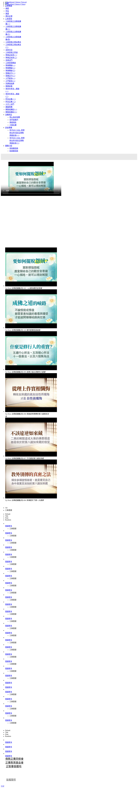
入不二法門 (9, 104)
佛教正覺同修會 (14, 758)
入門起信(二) (10, 81)
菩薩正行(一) (10, 73)
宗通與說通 (9, 83)
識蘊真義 (8, 107)
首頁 (7, 3)
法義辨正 (8, 115)
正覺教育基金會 (14, 762)
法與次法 (8, 50)
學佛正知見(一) (11, 55)
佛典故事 (8, 86)
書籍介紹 (8, 146)
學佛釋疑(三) (10, 70)
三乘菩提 (8, 19)
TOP (2, 786)
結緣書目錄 (13, 151)
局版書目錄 (13, 148)
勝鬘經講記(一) (11, 109)
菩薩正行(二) (10, 76)
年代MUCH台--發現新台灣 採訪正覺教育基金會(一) (16, 132)
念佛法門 (8, 60)
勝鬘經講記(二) (11, 112)
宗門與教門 (13, 120)
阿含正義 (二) (10, 102)
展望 (7, 13)
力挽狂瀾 (12, 125)
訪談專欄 (8, 127)
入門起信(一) (10, 78)
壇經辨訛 (12, 122)
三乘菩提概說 (10, 63)
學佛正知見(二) (11, 58)
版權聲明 (11, 779)
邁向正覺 (8, 16)
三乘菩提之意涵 (11, 52)
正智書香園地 (13, 766)
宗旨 (7, 11)
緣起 (7, 8)
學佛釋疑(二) (10, 68)
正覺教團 (8, 6)
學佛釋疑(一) (10, 65)
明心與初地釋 (14, 117)
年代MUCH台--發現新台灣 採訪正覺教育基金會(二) (16, 140)
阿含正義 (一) (10, 99)
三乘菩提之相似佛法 (13, 42)
